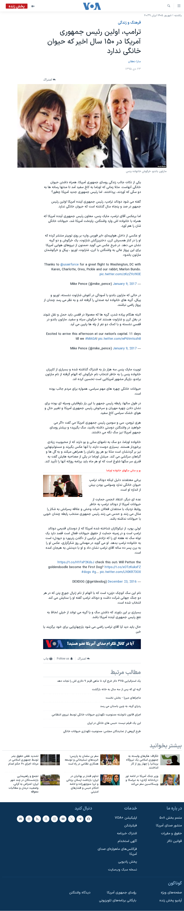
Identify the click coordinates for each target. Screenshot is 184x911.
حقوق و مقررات (171, 833)
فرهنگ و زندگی (129, 23)
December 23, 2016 (122, 581)
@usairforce (69, 264)
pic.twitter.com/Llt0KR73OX (120, 572)
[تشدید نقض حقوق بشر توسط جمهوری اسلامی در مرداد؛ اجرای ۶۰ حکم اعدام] (50, 759)
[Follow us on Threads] (46, 818)
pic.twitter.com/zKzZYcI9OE (120, 274)
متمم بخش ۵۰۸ (170, 817)
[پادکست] (29, 818)
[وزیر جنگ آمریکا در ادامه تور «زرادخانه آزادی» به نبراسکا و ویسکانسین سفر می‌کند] (170, 779)
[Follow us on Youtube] (62, 818)
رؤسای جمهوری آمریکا (121, 892)
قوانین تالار (174, 841)
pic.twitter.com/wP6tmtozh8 (119, 338)
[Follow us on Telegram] (80, 818)
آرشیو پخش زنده (170, 900)
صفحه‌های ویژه (171, 892)
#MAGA (90, 338)
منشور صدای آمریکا (169, 825)
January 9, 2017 (125, 284)
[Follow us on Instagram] (54, 818)
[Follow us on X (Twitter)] (71, 818)
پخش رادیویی (127, 861)
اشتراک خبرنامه (127, 833)
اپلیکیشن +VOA (126, 817)
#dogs (86, 572)
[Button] (49, 79)
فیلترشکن (130, 825)
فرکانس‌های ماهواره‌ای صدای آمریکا (117, 852)
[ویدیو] (32, 6)
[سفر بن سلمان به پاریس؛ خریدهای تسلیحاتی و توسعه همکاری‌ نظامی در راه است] (110, 759)
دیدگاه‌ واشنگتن (79, 892)
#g (94, 572)
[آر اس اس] (37, 818)
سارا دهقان (134, 61)
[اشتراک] (20, 818)
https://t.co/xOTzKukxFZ (123, 567)
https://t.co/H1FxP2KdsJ (76, 562)
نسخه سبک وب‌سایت (122, 869)
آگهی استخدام (127, 841)
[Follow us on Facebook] (88, 818)
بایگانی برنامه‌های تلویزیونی (117, 900)
